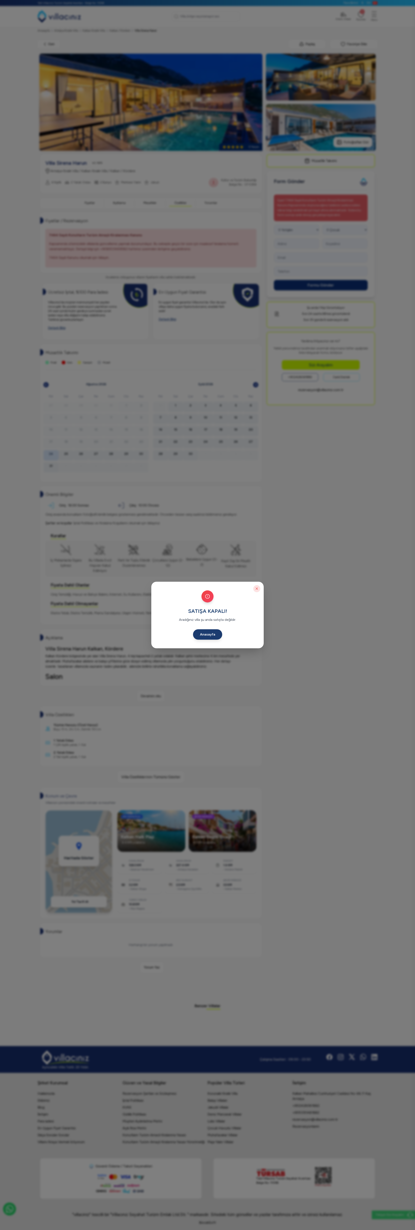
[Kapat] (256, 588)
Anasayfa (207, 634)
